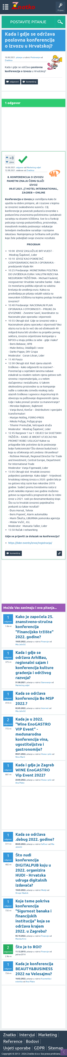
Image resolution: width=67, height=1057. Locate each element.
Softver (44, 844)
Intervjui (27, 1034)
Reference (12, 1041)
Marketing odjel (34, 167)
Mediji (44, 890)
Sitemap (55, 1048)
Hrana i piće (46, 754)
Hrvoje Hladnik (21, 893)
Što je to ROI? (28, 947)
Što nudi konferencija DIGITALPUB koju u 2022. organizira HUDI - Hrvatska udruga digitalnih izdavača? (33, 870)
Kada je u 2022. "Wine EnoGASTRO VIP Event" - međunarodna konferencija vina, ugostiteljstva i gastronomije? (33, 734)
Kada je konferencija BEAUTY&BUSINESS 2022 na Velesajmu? (34, 968)
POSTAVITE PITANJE (28, 22)
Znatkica (8, 60)
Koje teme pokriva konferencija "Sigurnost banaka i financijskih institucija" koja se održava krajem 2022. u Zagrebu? (33, 916)
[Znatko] (23, 6)
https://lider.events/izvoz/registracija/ (30, 542)
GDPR (39, 1048)
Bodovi (32, 1041)
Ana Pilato (19, 783)
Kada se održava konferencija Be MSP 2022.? (34, 698)
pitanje (19, 57)
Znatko (9, 1034)
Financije (45, 641)
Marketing (47, 1034)
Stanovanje (46, 682)
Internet (45, 708)
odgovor (20, 167)
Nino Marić (20, 757)
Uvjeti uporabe (17, 1048)
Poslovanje (35, 57)
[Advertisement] (33, 129)
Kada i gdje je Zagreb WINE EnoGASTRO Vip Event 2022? (34, 770)
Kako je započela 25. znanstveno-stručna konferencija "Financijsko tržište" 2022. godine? (34, 626)
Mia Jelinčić (20, 644)
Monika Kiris (20, 939)
